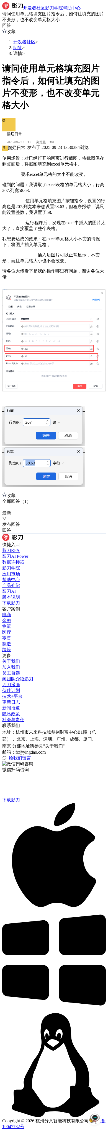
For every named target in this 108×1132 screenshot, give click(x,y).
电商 (6, 614)
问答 (17, 47)
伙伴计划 (11, 690)
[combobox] (27, 507)
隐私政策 (11, 713)
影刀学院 (11, 568)
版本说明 (11, 597)
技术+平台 (12, 696)
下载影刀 (11, 603)
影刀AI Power (15, 556)
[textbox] (54, 322)
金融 (6, 620)
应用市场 (11, 573)
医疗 (6, 632)
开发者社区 (24, 41)
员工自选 (11, 673)
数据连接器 (13, 562)
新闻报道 (11, 708)
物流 (6, 626)
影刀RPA (11, 550)
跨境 (6, 649)
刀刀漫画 (11, 684)
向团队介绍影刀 (17, 678)
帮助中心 (11, 579)
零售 (6, 638)
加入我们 (11, 667)
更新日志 (11, 702)
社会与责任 (13, 719)
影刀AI (9, 591)
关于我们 (11, 661)
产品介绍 (11, 585)
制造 (6, 643)
